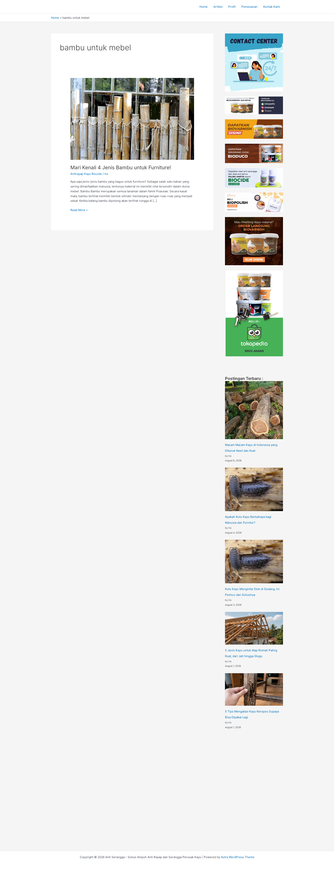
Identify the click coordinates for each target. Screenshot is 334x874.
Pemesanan (249, 7)
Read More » (79, 210)
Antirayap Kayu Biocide (86, 174)
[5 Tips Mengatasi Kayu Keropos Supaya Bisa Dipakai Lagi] (254, 689)
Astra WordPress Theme (237, 857)
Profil (232, 7)
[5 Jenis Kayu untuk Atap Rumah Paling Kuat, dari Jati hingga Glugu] (254, 628)
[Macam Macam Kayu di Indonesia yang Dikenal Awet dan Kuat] (254, 410)
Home (203, 7)
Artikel (217, 7)
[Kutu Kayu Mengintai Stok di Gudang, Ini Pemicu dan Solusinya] (254, 561)
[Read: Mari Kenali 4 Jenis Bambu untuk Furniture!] (132, 119)
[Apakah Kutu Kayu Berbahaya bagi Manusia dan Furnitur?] (254, 489)
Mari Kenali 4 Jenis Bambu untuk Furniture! (120, 167)
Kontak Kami (271, 7)
